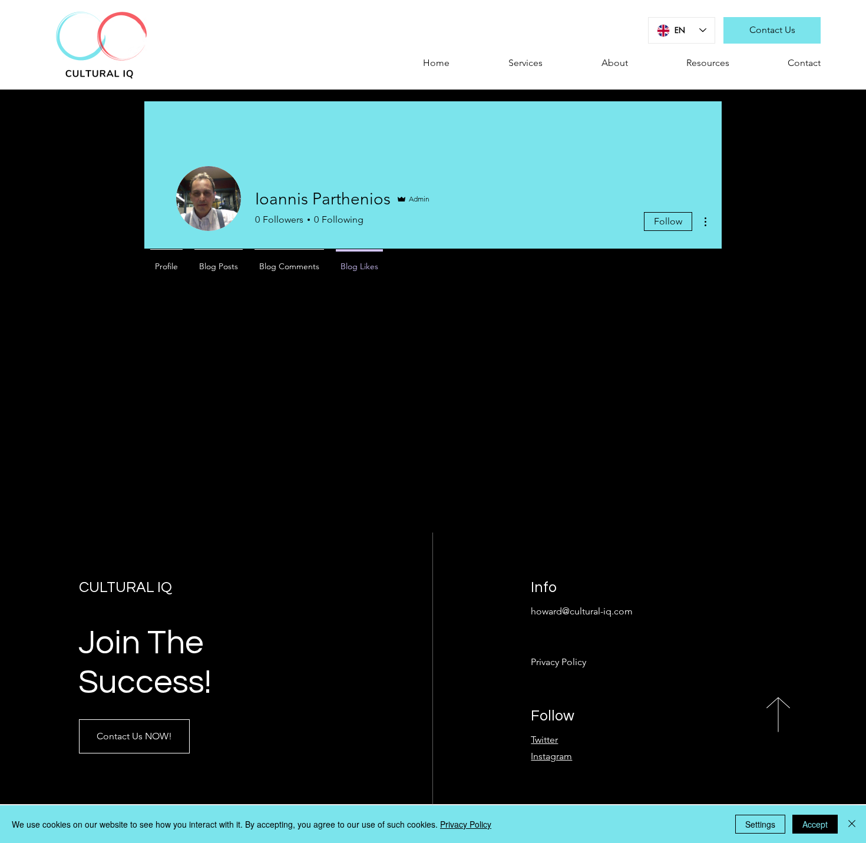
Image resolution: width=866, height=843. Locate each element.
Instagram (551, 756)
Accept (815, 824)
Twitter (544, 739)
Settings (760, 824)
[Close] (852, 824)
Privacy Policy (465, 824)
